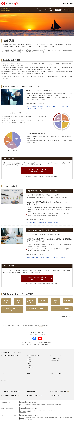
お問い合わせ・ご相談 (56, 373)
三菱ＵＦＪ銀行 (68, 3)
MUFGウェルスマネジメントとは (18, 9)
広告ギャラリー (6, 380)
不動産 (28, 363)
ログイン (65, 9)
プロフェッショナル (40, 9)
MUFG (7, 3)
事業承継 (29, 357)
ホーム (4, 325)
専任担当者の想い (55, 360)
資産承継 (29, 359)
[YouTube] (40, 338)
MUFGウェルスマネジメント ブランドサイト (13, 327)
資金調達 (29, 365)
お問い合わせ (51, 9)
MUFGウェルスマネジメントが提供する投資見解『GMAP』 (43, 222)
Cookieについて (55, 395)
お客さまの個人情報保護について (59, 391)
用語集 (28, 373)
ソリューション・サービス (30, 9)
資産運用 (29, 361)
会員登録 (58, 9)
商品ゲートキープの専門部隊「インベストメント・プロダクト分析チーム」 (47, 257)
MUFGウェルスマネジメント (41, 325)
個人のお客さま (11, 325)
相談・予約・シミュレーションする (25, 325)
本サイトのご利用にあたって (33, 395)
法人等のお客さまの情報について (10, 395)
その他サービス (30, 367)
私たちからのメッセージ (56, 358)
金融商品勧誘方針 (31, 391)
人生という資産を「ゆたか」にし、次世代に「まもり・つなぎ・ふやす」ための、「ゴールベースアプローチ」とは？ (49, 107)
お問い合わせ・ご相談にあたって (10, 391)
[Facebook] (34, 338)
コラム (46, 9)
